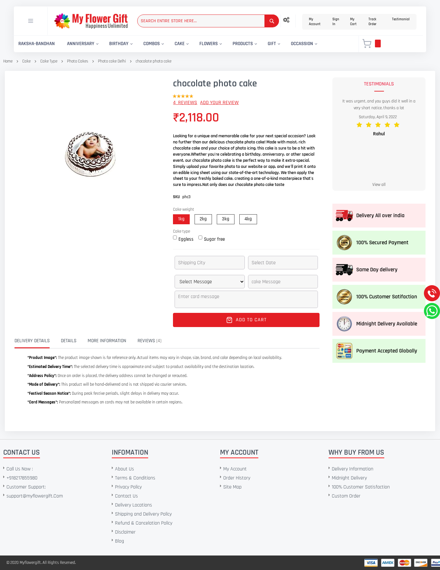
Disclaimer (125, 532)
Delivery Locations (133, 505)
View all (379, 184)
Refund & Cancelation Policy (143, 523)
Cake (26, 61)
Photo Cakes (77, 61)
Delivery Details (32, 341)
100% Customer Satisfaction (361, 487)
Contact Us (126, 496)
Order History (236, 478)
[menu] (182, 44)
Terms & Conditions (135, 478)
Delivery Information (352, 469)
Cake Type (49, 61)
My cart (353, 21)
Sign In (335, 21)
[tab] (36, 340)
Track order (372, 21)
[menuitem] (36, 44)
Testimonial (401, 19)
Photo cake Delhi (112, 61)
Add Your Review (219, 102)
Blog (119, 541)
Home (8, 61)
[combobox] (208, 20)
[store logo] (91, 21)
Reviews (149, 341)
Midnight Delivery (349, 478)
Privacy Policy (128, 487)
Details (68, 341)
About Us (124, 469)
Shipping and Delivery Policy (143, 514)
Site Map (232, 487)
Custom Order (346, 496)
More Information (107, 341)
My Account (314, 21)
